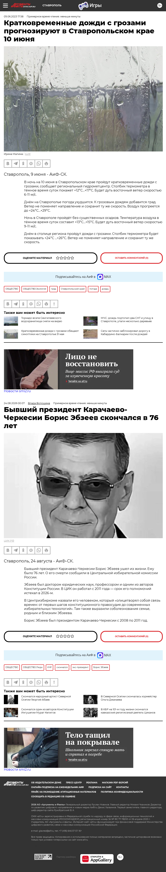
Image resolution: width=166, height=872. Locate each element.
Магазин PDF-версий (115, 782)
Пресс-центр (74, 782)
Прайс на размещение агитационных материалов (63, 792)
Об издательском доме (46, 782)
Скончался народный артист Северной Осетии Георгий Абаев (46, 698)
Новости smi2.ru (17, 391)
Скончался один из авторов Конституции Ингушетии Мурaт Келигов (47, 711)
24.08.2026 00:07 (14, 403)
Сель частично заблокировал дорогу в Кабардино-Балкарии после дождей (125, 332)
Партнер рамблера (66, 857)
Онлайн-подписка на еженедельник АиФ (57, 787)
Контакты (122, 787)
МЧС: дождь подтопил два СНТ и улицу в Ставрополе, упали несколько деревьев (127, 319)
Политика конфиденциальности (122, 792)
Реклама (91, 782)
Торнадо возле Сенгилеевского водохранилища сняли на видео (41, 319)
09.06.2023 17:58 (13, 16)
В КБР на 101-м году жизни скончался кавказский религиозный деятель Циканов (128, 711)
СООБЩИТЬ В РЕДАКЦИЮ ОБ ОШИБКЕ (53, 796)
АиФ (28, 153)
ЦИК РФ (9, 540)
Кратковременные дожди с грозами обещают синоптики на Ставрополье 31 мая (50, 332)
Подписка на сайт (100, 787)
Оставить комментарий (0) (131, 258)
